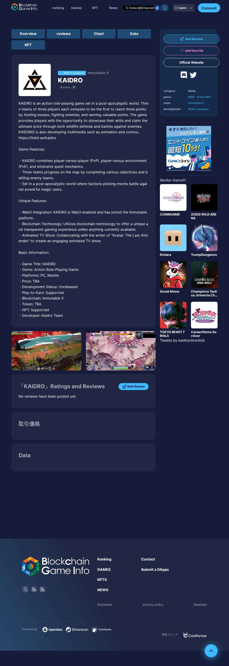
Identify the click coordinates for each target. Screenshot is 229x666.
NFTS (102, 579)
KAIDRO (70, 80)
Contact (148, 559)
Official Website (191, 62)
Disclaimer (104, 604)
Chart (99, 33)
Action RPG (204, 97)
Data (134, 33)
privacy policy (153, 604)
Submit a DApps (155, 569)
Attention (200, 604)
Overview (28, 33)
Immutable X (196, 103)
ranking (58, 8)
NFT (95, 8)
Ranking (104, 559)
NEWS (102, 590)
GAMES (103, 569)
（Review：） (68, 87)
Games (76, 8)
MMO (191, 97)
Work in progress (198, 109)
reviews (64, 33)
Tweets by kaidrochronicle (182, 340)
